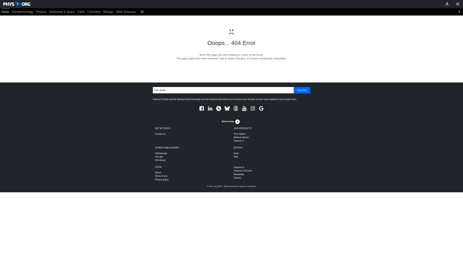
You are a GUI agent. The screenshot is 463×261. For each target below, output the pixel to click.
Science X (239, 141)
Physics (41, 11)
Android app (161, 153)
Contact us (160, 134)
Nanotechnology (22, 11)
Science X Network (247, 186)
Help (236, 153)
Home (5, 11)
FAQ (236, 157)
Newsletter (239, 174)
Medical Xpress (241, 137)
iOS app (159, 157)
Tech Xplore (239, 134)
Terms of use (161, 176)
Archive (237, 178)
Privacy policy (162, 179)
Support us (239, 167)
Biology (108, 11)
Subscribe (302, 90)
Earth (81, 11)
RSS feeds (160, 160)
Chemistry (93, 11)
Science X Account (243, 170)
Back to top (228, 121)
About (158, 172)
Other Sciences (126, 11)
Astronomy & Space (62, 11)
